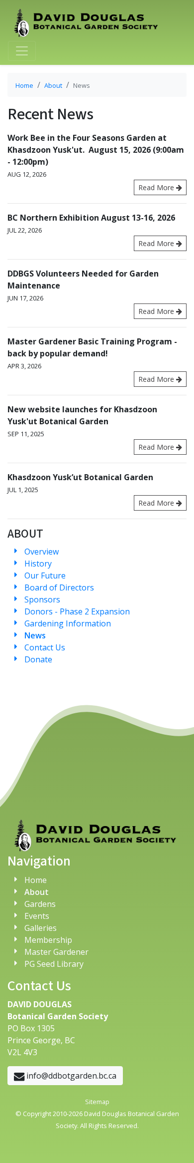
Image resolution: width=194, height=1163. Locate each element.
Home (24, 85)
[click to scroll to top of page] (174, 1143)
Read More (157, 187)
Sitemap (97, 1101)
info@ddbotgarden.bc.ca (70, 1075)
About (53, 85)
